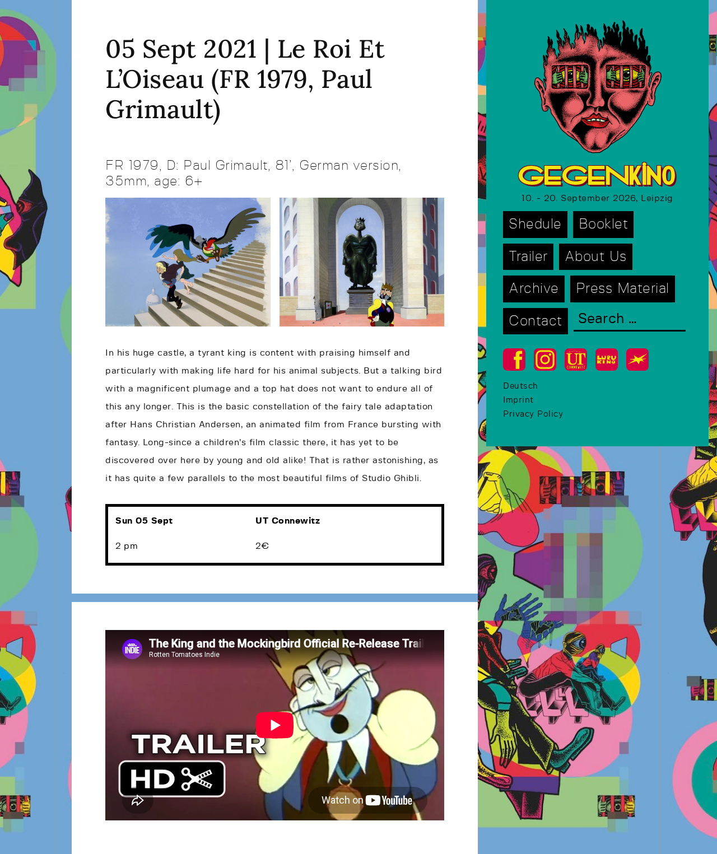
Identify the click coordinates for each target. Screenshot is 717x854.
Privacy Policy (533, 414)
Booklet (603, 224)
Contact (535, 321)
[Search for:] (630, 320)
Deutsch (520, 386)
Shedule (535, 224)
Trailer (528, 257)
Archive (534, 289)
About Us (596, 257)
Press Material (622, 289)
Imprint (518, 400)
